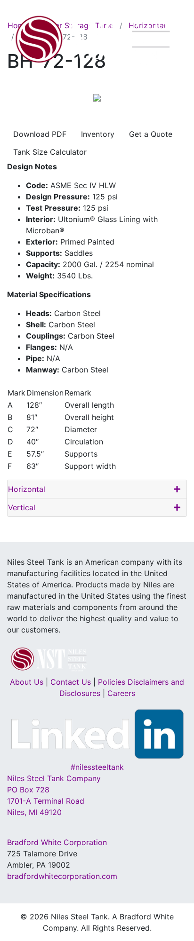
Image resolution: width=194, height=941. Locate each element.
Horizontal (26, 489)
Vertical (21, 507)
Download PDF (39, 134)
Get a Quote (150, 134)
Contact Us (70, 682)
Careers (121, 693)
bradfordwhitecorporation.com (62, 876)
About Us (26, 682)
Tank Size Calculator (50, 152)
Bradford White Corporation (57, 842)
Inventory (97, 134)
